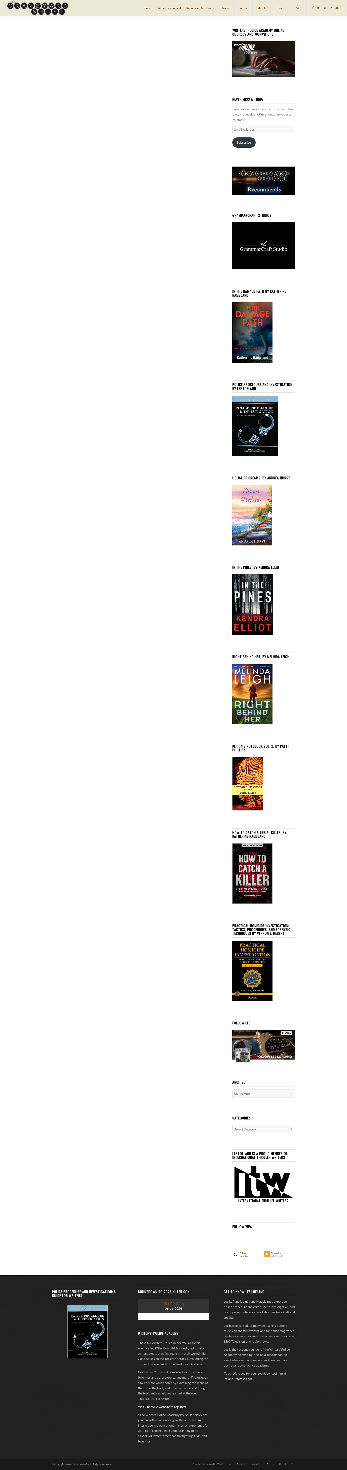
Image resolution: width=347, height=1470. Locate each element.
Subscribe (244, 142)
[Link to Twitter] (325, 8)
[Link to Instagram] (319, 8)
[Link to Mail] (337, 8)
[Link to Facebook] (313, 8)
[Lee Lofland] (38, 8)
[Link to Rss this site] (331, 8)
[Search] (298, 8)
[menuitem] (146, 8)
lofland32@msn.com (238, 1379)
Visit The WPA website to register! (162, 1407)
